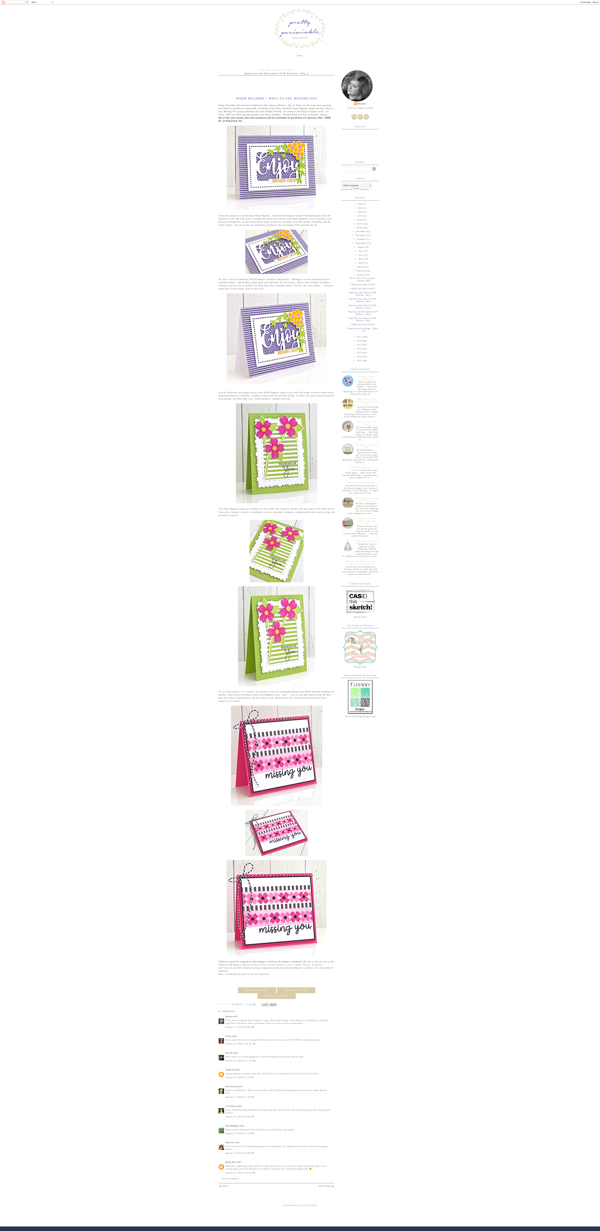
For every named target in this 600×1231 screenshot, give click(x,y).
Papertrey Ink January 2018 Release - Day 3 (362, 306)
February (361, 271)
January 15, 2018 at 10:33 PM (240, 1173)
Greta (228, 1036)
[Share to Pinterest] (275, 1004)
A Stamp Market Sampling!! (367, 377)
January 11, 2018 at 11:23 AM (240, 1060)
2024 (360, 204)
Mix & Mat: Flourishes (310, 222)
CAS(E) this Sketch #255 (362, 288)
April (361, 263)
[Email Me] (366, 117)
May (361, 259)
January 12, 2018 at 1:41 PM (239, 1133)
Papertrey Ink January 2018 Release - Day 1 (362, 319)
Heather (271, 964)
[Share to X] (269, 1004)
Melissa (306, 964)
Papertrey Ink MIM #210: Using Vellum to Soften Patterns (361, 562)
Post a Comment (230, 1178)
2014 (360, 349)
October (361, 239)
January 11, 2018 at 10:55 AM (240, 1044)
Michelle (361, 104)
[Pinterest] (354, 117)
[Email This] (263, 1004)
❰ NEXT (224, 1186)
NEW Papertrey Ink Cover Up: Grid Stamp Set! (367, 401)
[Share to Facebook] (272, 1004)
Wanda (226, 968)
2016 (360, 341)
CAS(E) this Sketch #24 (367, 541)
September (361, 243)
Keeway (281, 964)
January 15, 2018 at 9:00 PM (239, 1153)
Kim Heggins (232, 1126)
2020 (360, 220)
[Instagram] (360, 117)
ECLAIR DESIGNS (307, 1205)
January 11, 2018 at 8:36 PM (239, 1116)
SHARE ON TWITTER (296, 990)
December (361, 231)
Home (300, 55)
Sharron (229, 1142)
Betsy (263, 964)
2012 (360, 356)
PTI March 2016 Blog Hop (361, 483)
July (361, 251)
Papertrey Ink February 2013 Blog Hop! (367, 499)
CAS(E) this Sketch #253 (362, 324)
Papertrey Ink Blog (228, 964)
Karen (228, 1016)
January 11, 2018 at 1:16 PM (239, 1097)
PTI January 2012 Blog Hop (367, 446)
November (361, 235)
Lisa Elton (230, 1106)
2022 (360, 212)
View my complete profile (360, 108)
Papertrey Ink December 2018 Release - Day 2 (362, 313)
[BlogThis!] (266, 1004)
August (361, 247)
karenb (229, 1053)
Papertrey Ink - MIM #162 (367, 423)
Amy (256, 964)
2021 (360, 216)
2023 (360, 208)
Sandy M (229, 1069)
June (361, 255)
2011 (360, 360)
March (361, 267)
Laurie (289, 964)
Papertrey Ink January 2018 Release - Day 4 (362, 300)
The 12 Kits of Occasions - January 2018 (363, 279)
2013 (360, 352)
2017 (359, 337)
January (361, 275)
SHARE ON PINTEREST (277, 996)
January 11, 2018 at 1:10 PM (239, 1077)
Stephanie (317, 964)
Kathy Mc (230, 1162)
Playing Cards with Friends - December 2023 (367, 521)
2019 (359, 224)
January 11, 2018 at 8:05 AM (239, 1027)
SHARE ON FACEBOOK (257, 990)
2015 (360, 345)
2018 (359, 228)
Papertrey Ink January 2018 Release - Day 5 (362, 293)
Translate (364, 189)
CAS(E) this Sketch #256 (362, 284)
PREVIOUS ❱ (326, 1186)
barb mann (231, 1086)
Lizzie (298, 964)
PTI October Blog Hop (361, 467)
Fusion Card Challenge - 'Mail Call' (363, 329)
